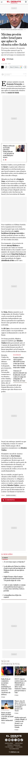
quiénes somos (9, 743)
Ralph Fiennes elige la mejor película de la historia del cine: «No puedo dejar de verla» (14, 578)
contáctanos (19, 743)
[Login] (26, 2)
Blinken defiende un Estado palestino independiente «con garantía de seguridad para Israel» (9, 151)
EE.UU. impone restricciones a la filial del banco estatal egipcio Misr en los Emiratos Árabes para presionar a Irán (20, 685)
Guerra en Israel (11, 495)
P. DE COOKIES (19, 747)
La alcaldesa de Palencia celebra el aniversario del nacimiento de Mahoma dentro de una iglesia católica (14, 569)
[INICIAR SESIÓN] (26, 2)
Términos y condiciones (13, 745)
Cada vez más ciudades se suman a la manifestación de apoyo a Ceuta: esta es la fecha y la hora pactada (15, 588)
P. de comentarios (14, 749)
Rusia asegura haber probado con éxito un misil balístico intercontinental (7, 716)
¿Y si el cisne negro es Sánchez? (14, 562)
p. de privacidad (9, 747)
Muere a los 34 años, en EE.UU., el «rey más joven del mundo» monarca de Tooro (20, 706)
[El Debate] (14, 1)
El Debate (10, 59)
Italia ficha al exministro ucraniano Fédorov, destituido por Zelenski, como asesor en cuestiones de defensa (6, 686)
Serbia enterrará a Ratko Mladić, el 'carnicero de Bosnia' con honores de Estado (21, 722)
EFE (4, 159)
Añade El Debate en (15, 67)
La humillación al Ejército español (12, 596)
